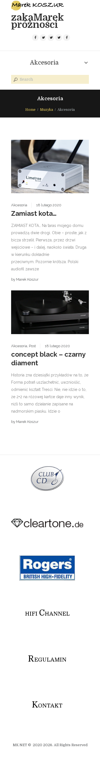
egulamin (47, 660)
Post (32, 346)
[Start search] (15, 79)
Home (30, 110)
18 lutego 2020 (48, 205)
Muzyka (46, 110)
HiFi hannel (47, 614)
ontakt (47, 705)
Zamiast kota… (34, 213)
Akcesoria (44, 62)
